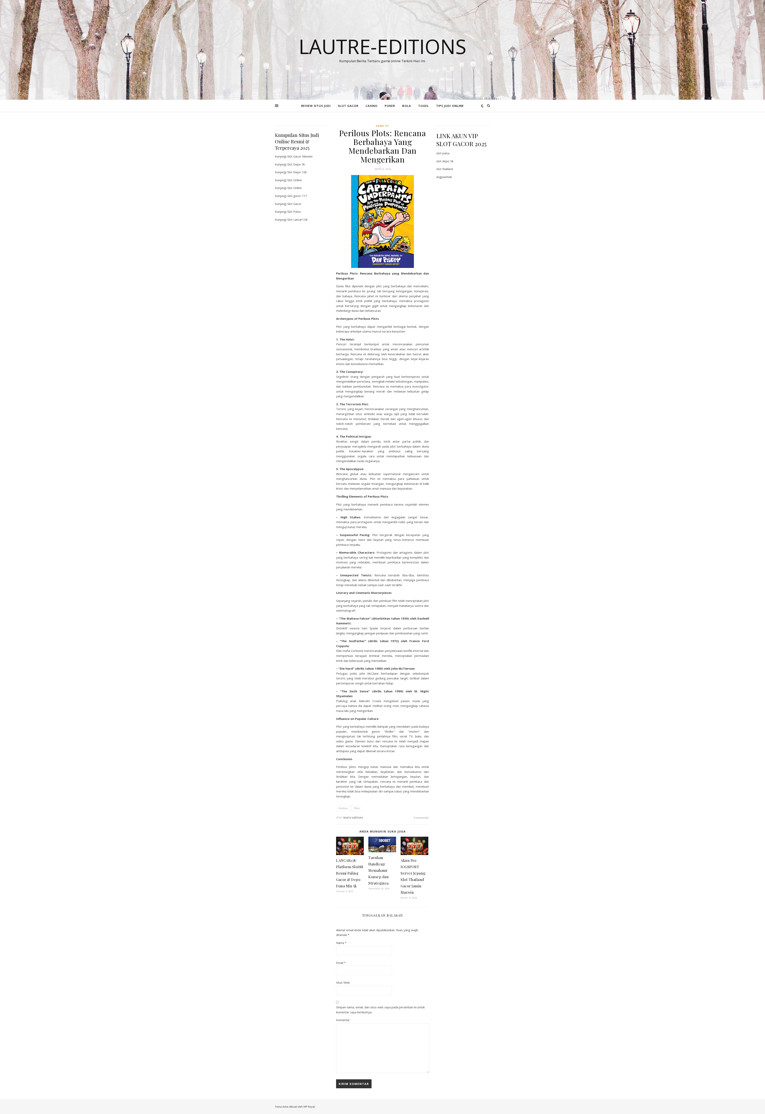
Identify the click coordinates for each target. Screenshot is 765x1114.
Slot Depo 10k (297, 172)
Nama (341, 943)
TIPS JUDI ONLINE (450, 106)
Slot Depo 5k (296, 164)
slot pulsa (442, 153)
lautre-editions (353, 817)
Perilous (343, 808)
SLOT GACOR (348, 106)
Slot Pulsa (294, 212)
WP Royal (309, 1106)
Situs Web (343, 982)
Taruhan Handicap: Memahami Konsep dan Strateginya (378, 870)
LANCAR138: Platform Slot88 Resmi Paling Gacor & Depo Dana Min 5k (349, 873)
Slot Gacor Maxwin (300, 156)
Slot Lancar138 (297, 219)
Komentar (343, 1020)
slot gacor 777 (297, 196)
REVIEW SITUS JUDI (316, 106)
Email (341, 963)
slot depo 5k (444, 161)
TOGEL (423, 106)
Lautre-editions (382, 46)
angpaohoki (444, 177)
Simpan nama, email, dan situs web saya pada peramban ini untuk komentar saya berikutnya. (380, 1009)
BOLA (406, 106)
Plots (357, 808)
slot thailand (444, 169)
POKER (390, 106)
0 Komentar (421, 818)
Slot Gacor (294, 204)
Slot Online (294, 180)
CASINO (372, 106)
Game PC (382, 126)
